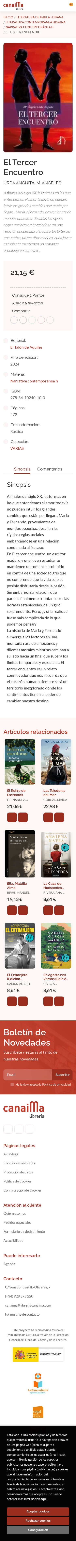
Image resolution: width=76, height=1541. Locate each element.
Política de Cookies (17, 1181)
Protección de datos (18, 1172)
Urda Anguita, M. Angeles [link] (32, 182)
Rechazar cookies (38, 1521)
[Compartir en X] (23, 320)
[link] (23, 817)
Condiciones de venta (19, 1163)
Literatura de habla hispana (39, 17)
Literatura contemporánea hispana (35, 22)
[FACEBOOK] (8, 1129)
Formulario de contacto (22, 1314)
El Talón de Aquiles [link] (26, 347)
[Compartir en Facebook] (14, 320)
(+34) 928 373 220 (19, 1296)
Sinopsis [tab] (22, 469)
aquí (44, 1499)
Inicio (8, 17)
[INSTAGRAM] (19, 1129)
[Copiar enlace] (50, 320)
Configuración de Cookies (22, 1190)
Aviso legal (11, 1154)
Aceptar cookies (38, 1511)
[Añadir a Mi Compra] (12, 817)
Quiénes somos (14, 1213)
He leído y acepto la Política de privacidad (43, 1084)
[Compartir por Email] (41, 320)
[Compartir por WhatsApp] (32, 320)
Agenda (9, 1264)
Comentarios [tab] (49, 469)
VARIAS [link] (17, 448)
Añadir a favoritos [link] (27, 303)
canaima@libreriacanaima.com (28, 1305)
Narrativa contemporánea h (30, 27)
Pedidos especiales (17, 1222)
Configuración (38, 1530)
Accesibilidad (13, 1240)
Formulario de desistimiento (24, 1231)
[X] (29, 1129)
